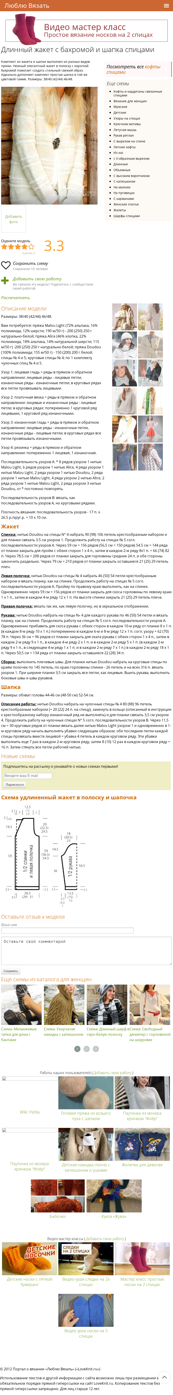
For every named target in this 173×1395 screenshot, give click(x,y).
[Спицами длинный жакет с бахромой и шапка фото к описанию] (49, 146)
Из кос (118, 152)
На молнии (122, 187)
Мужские (120, 107)
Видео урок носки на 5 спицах (86, 1333)
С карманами (124, 198)
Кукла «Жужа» (114, 1216)
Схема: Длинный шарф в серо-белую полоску (108, 1032)
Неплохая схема (11, 247)
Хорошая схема (24, 247)
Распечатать (15, 298)
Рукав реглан (124, 135)
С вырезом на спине (129, 141)
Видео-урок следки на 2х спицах (86, 1281)
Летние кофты (125, 147)
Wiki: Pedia (30, 1112)
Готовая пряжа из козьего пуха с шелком (86, 1115)
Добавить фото (13, 219)
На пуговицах (124, 193)
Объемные (122, 170)
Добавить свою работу (37, 279)
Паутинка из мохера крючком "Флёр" (142, 1115)
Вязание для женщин (130, 101)
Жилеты (120, 210)
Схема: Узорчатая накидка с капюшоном (63, 1032)
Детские (120, 112)
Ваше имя (9, 924)
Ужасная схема (4, 247)
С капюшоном (124, 181)
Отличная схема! (31, 247)
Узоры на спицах (127, 118)
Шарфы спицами (127, 216)
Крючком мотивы (127, 124)
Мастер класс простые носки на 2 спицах (142, 1281)
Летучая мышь (125, 130)
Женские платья (126, 204)
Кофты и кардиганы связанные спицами (138, 93)
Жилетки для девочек (142, 1164)
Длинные (121, 164)
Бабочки (58, 1216)
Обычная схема (18, 247)
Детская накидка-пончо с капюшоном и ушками (86, 1167)
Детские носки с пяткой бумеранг (29, 1281)
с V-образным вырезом (131, 158)
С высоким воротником (132, 176)
